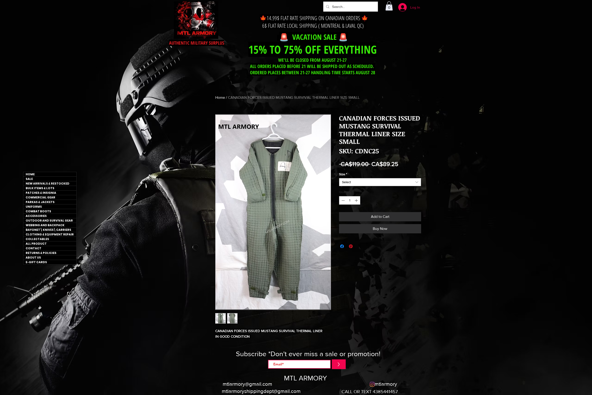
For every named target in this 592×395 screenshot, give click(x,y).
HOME (30, 174)
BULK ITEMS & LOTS (40, 188)
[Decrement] (342, 200)
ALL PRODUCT (36, 244)
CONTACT (33, 248)
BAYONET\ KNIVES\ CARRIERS (48, 230)
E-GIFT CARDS (36, 262)
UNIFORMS (34, 207)
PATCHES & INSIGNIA (41, 193)
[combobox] (380, 182)
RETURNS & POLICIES (41, 253)
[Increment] (357, 200)
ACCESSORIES (36, 216)
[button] (389, 5)
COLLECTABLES (37, 239)
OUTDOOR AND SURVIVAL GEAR (49, 220)
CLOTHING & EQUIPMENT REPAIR (50, 234)
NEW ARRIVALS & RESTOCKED (47, 183)
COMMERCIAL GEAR (40, 197)
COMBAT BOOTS (38, 211)
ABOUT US (33, 257)
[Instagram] (372, 384)
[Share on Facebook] (342, 246)
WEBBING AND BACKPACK (45, 225)
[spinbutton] (349, 200)
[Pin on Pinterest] (351, 246)
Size (343, 174)
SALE (29, 179)
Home (220, 97)
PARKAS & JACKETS (40, 202)
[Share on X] (359, 246)
